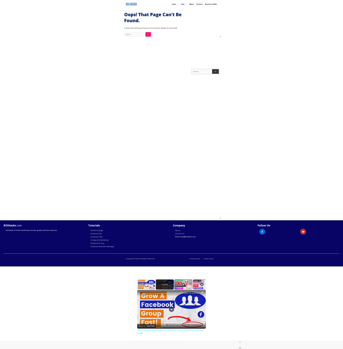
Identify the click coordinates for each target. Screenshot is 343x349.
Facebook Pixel (96, 237)
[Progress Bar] (146, 287)
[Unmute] (140, 288)
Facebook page (96, 230)
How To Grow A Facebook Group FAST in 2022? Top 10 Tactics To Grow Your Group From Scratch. (171, 293)
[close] (172, 342)
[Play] (138, 288)
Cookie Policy (208, 259)
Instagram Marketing (99, 240)
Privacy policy (195, 259)
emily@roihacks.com (188, 237)
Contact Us (179, 233)
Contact (199, 4)
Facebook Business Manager (102, 246)
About (191, 4)
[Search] (148, 34)
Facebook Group (97, 243)
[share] (202, 292)
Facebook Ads (96, 233)
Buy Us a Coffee (211, 4)
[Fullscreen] (154, 288)
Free (182, 4)
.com (13, 225)
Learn (174, 4)
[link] (140, 293)
